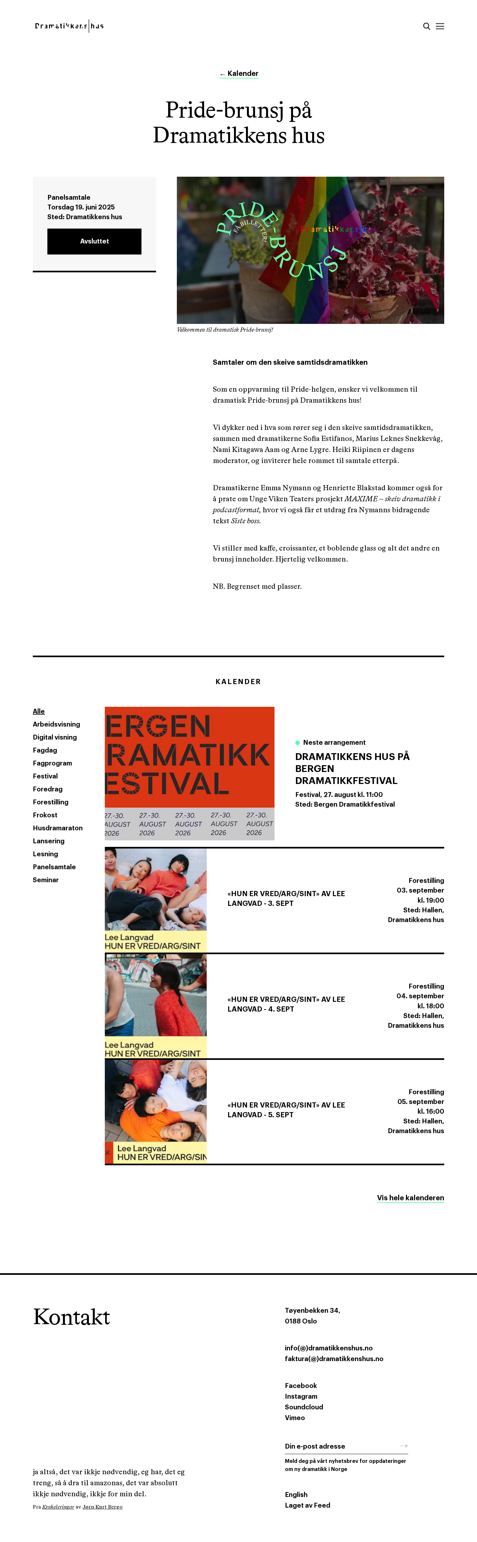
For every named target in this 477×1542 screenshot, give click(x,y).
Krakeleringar (58, 1507)
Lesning (45, 854)
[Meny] (440, 26)
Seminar (46, 880)
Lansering (49, 841)
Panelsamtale (54, 867)
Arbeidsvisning (56, 724)
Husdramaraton (58, 828)
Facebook (301, 1386)
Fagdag (45, 750)
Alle (39, 711)
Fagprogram (52, 763)
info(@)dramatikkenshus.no (329, 1348)
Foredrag (48, 789)
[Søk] (426, 26)
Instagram (301, 1397)
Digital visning (55, 737)
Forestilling (50, 802)
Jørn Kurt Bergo (102, 1507)
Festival (45, 776)
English (296, 1495)
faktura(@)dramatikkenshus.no (334, 1359)
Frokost (45, 815)
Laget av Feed (307, 1505)
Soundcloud (304, 1407)
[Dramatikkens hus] (130, 26)
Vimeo (295, 1418)
